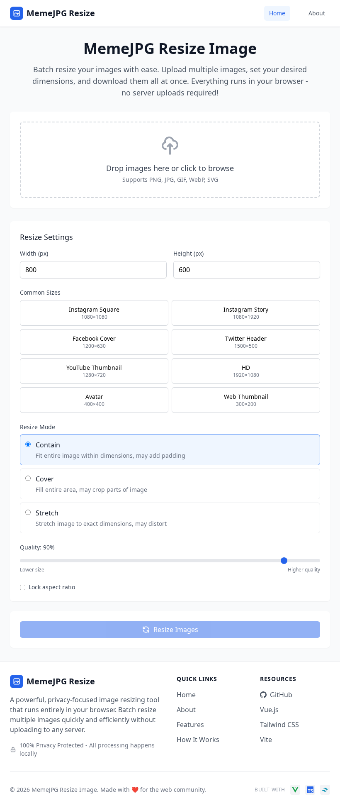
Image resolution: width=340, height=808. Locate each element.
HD (246, 371)
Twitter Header (246, 341)
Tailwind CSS (279, 724)
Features (190, 724)
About (316, 13)
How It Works (198, 739)
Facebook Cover (94, 341)
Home (277, 13)
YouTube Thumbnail (94, 371)
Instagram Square (94, 312)
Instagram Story (245, 312)
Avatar (94, 400)
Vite (266, 739)
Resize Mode (37, 427)
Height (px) (188, 253)
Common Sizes (40, 292)
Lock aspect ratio (52, 587)
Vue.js (269, 709)
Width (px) (34, 253)
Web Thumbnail (246, 400)
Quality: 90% (37, 547)
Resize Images (175, 629)
